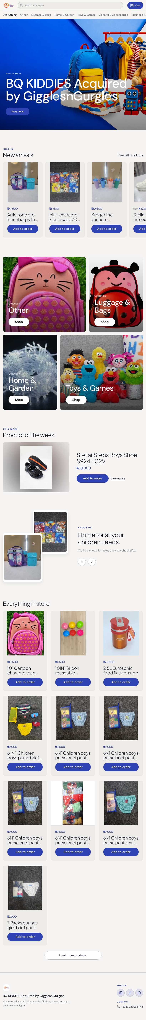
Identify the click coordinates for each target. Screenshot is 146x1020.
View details (118, 478)
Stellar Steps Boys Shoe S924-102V (107, 458)
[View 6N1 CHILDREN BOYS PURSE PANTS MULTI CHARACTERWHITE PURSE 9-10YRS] (121, 803)
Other (24, 15)
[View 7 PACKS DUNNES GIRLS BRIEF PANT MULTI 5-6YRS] (25, 888)
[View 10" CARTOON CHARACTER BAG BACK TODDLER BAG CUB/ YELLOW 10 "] (25, 633)
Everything (10, 15)
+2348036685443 (132, 1006)
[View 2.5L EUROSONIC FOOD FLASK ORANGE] (121, 633)
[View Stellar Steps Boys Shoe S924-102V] (36, 467)
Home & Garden (64, 15)
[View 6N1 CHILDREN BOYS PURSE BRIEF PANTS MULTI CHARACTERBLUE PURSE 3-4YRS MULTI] (121, 718)
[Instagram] (121, 993)
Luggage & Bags (41, 15)
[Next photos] (92, 562)
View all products (130, 155)
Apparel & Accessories (113, 15)
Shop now (17, 111)
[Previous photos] (82, 562)
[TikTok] (130, 993)
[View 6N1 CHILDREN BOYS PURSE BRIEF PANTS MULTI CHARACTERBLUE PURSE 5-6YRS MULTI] (25, 803)
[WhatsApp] (139, 993)
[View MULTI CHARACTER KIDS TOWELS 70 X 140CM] (65, 182)
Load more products (73, 955)
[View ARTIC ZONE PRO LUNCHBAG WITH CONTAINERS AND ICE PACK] (23, 182)
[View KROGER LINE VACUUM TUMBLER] (107, 182)
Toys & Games (87, 15)
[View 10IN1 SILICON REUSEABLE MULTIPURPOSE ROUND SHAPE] (73, 633)
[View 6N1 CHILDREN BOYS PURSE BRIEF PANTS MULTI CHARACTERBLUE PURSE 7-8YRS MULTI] (73, 803)
